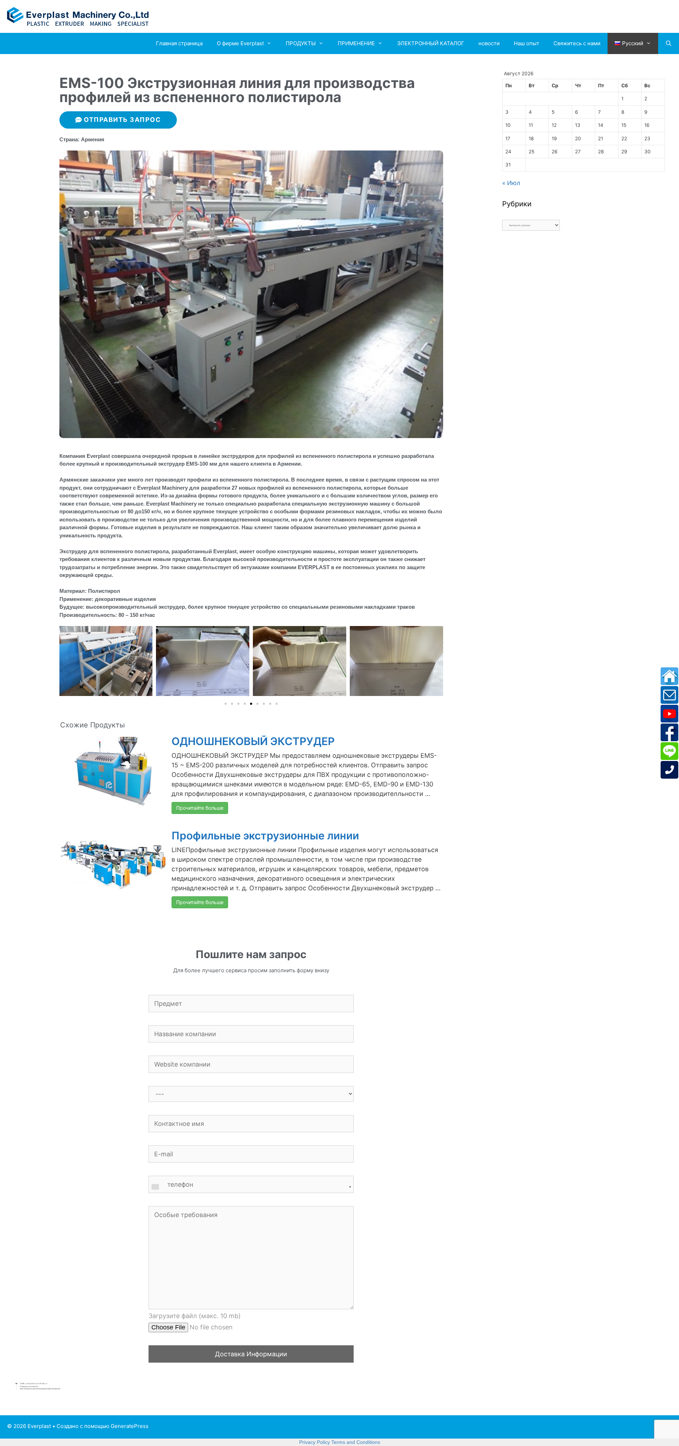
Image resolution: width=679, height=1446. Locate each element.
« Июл (511, 183)
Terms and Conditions (355, 1442)
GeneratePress (130, 1426)
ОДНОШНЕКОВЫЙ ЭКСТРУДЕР (253, 741)
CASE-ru (23, 1383)
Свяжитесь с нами (576, 43)
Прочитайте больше (200, 808)
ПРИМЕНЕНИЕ (356, 43)
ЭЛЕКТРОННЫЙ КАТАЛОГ (430, 43)
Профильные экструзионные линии (265, 835)
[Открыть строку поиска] (668, 43)
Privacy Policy (314, 1442)
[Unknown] (251, 1187)
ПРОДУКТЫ (301, 43)
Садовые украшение (29, 1386)
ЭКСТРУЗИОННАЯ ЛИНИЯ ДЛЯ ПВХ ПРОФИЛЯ (40, 1389)
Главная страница (179, 43)
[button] (226, 704)
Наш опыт (526, 43)
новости (489, 43)
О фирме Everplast (240, 43)
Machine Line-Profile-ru (37, 1383)
